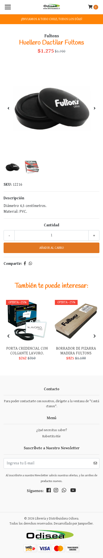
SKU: (8, 184)
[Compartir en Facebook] (25, 263)
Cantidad (51, 225)
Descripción (14, 198)
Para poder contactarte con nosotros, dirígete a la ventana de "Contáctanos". (51, 403)
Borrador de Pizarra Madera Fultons (76, 350)
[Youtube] (73, 491)
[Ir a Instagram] (56, 491)
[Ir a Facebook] (48, 491)
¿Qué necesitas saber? (51, 430)
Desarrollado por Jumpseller (73, 523)
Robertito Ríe (51, 436)
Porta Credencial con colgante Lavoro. (27, 350)
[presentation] (8, 109)
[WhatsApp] (64, 491)
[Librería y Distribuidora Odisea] (52, 7)
